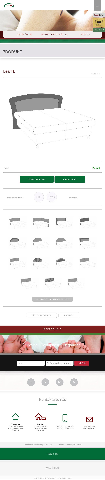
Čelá (95, 168)
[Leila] (75, 289)
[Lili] (87, 269)
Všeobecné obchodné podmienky (38, 445)
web (69, 478)
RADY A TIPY (99, 30)
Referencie (52, 329)
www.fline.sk (53, 467)
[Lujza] (17, 269)
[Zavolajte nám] (74, 382)
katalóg (69, 315)
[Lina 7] (87, 229)
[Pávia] (40, 269)
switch (62, 478)
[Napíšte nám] (60, 382)
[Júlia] (40, 249)
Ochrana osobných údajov (70, 445)
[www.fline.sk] (9, 8)
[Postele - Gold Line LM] (99, 22)
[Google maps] (45, 382)
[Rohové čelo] (40, 229)
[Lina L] (87, 249)
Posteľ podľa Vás (52, 34)
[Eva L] (64, 269)
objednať (70, 179)
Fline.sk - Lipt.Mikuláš (47, 478)
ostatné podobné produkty (52, 299)
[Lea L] (17, 249)
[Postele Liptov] (99, 15)
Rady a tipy (52, 454)
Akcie (82, 34)
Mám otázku (36, 179)
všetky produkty (41, 315)
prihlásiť (81, 363)
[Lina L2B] (64, 229)
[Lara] (52, 289)
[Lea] (64, 249)
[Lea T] (17, 229)
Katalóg (22, 34)
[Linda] (29, 289)
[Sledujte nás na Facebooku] (31, 382)
